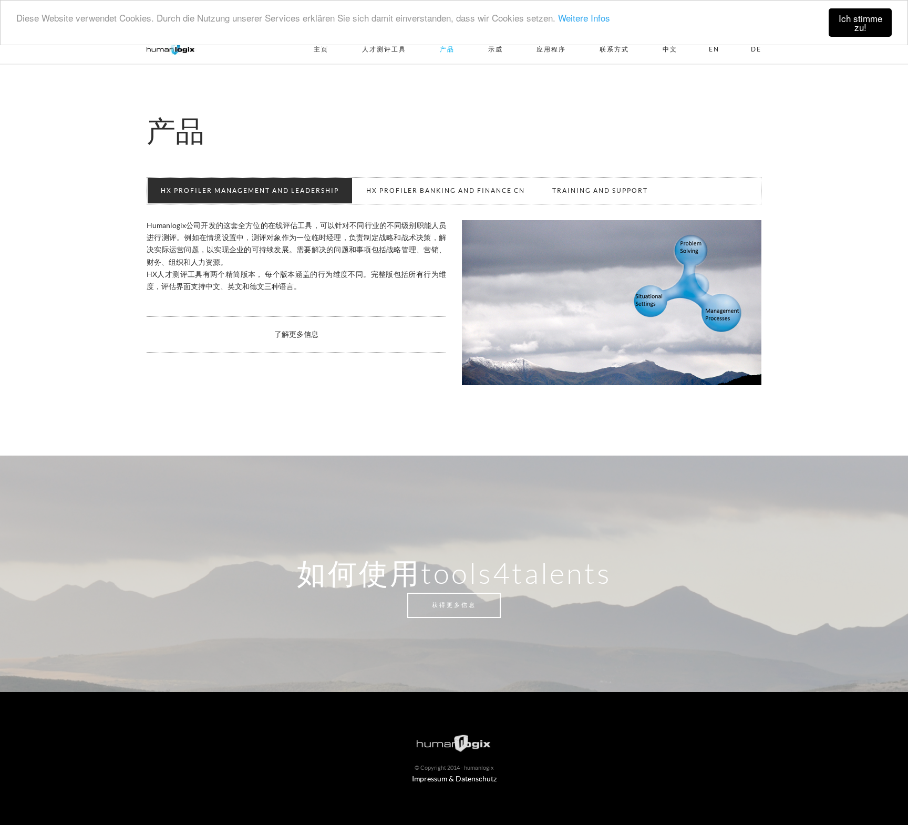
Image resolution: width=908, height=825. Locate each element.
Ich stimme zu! (860, 23)
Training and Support (600, 191)
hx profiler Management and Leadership (250, 191)
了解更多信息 (296, 334)
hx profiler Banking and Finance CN (445, 191)
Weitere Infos (584, 17)
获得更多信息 (454, 605)
